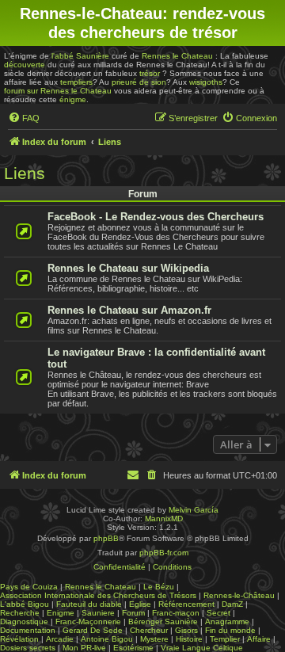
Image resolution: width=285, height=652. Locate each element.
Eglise (140, 604)
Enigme (60, 612)
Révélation (19, 639)
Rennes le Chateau (177, 55)
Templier (225, 639)
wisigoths (205, 82)
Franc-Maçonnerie (88, 621)
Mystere (154, 639)
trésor (149, 73)
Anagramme (227, 621)
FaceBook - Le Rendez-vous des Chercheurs (156, 217)
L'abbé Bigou (24, 604)
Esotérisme (133, 647)
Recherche (20, 612)
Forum (133, 612)
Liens (24, 173)
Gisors (186, 630)
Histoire (189, 639)
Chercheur (149, 630)
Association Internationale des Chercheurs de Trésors (98, 595)
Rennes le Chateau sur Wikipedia (128, 268)
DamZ (232, 604)
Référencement (186, 604)
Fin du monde (230, 630)
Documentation (27, 630)
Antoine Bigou (107, 639)
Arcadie (60, 639)
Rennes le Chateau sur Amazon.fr (129, 310)
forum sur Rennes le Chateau (58, 90)
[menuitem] (24, 118)
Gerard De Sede (93, 630)
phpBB (106, 538)
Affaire (259, 639)
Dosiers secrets (27, 647)
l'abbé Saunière (80, 55)
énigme (72, 99)
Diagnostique (24, 621)
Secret (218, 612)
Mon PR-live (84, 647)
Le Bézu (158, 586)
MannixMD (164, 518)
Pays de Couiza (29, 586)
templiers (76, 82)
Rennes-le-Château (239, 595)
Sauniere (98, 612)
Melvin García (193, 509)
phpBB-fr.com (163, 552)
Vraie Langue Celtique (202, 647)
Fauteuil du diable (89, 604)
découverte (24, 64)
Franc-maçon (176, 612)
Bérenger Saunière (163, 621)
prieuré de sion (139, 82)
